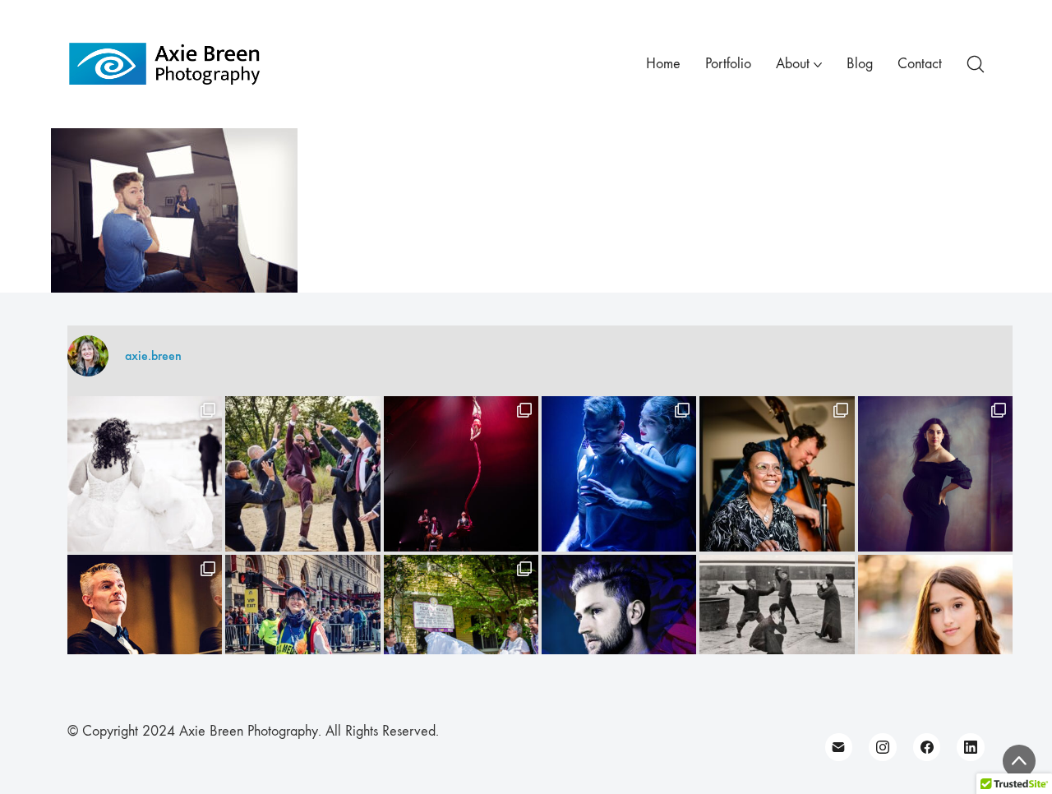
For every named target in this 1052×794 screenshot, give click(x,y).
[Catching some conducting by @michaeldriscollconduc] (144, 632)
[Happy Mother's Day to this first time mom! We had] (935, 473)
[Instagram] (883, 747)
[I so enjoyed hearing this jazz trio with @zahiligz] (776, 473)
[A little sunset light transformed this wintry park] (935, 632)
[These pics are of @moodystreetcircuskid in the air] (461, 473)
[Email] (839, 747)
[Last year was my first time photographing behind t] (302, 632)
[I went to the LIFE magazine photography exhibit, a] (776, 632)
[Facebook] (927, 747)
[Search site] (976, 64)
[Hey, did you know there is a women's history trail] (461, 632)
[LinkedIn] (971, 747)
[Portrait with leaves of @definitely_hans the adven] (619, 632)
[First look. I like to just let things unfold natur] (144, 473)
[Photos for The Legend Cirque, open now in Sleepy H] (619, 473)
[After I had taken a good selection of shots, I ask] (302, 473)
